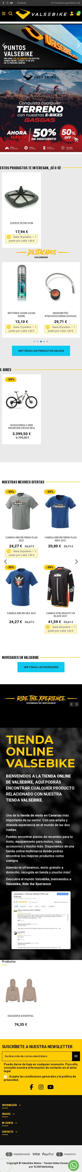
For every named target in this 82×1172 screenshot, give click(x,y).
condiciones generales (40, 1076)
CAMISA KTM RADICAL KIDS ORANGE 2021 (21, 615)
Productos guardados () (66, 3)
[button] (3, 45)
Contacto (21, 3)
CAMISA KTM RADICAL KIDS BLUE (60, 539)
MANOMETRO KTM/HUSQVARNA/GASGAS (60, 315)
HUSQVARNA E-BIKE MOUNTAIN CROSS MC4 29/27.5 (21, 428)
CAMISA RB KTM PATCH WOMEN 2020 (60, 615)
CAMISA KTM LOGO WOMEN (21, 537)
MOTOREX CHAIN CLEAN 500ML (21, 315)
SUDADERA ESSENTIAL (21, 1016)
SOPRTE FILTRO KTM (21, 223)
